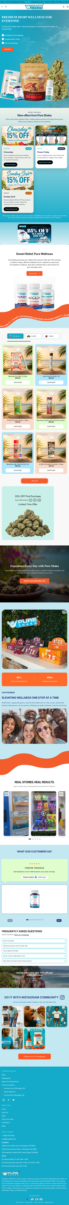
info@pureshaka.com (9, 1139)
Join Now (34, 980)
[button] (27, 919)
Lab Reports (6, 1122)
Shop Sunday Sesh (11, 209)
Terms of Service (38, 1202)
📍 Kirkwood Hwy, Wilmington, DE (13, 1088)
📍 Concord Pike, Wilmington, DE (13, 1095)
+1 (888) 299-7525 (8, 1135)
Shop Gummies (33, 273)
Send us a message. (21, 935)
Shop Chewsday (10, 164)
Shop (3, 1116)
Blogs (4, 1126)
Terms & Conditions (8, 1085)
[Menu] (2, 7)
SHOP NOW (7, 49)
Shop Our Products (34, 581)
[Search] (6, 7)
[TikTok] (8, 1100)
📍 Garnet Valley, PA (8, 1092)
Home (4, 1109)
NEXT (59, 920)
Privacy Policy (28, 1202)
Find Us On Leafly (8, 1119)
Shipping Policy (49, 1202)
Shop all (34, 481)
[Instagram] (3, 1100)
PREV (10, 920)
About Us (5, 1112)
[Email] (13, 1100)
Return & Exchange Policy (10, 1081)
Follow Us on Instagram (34, 1056)
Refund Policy (19, 1202)
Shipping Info (6, 1078)
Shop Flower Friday (45, 162)
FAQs (3, 1075)
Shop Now (18, 382)
